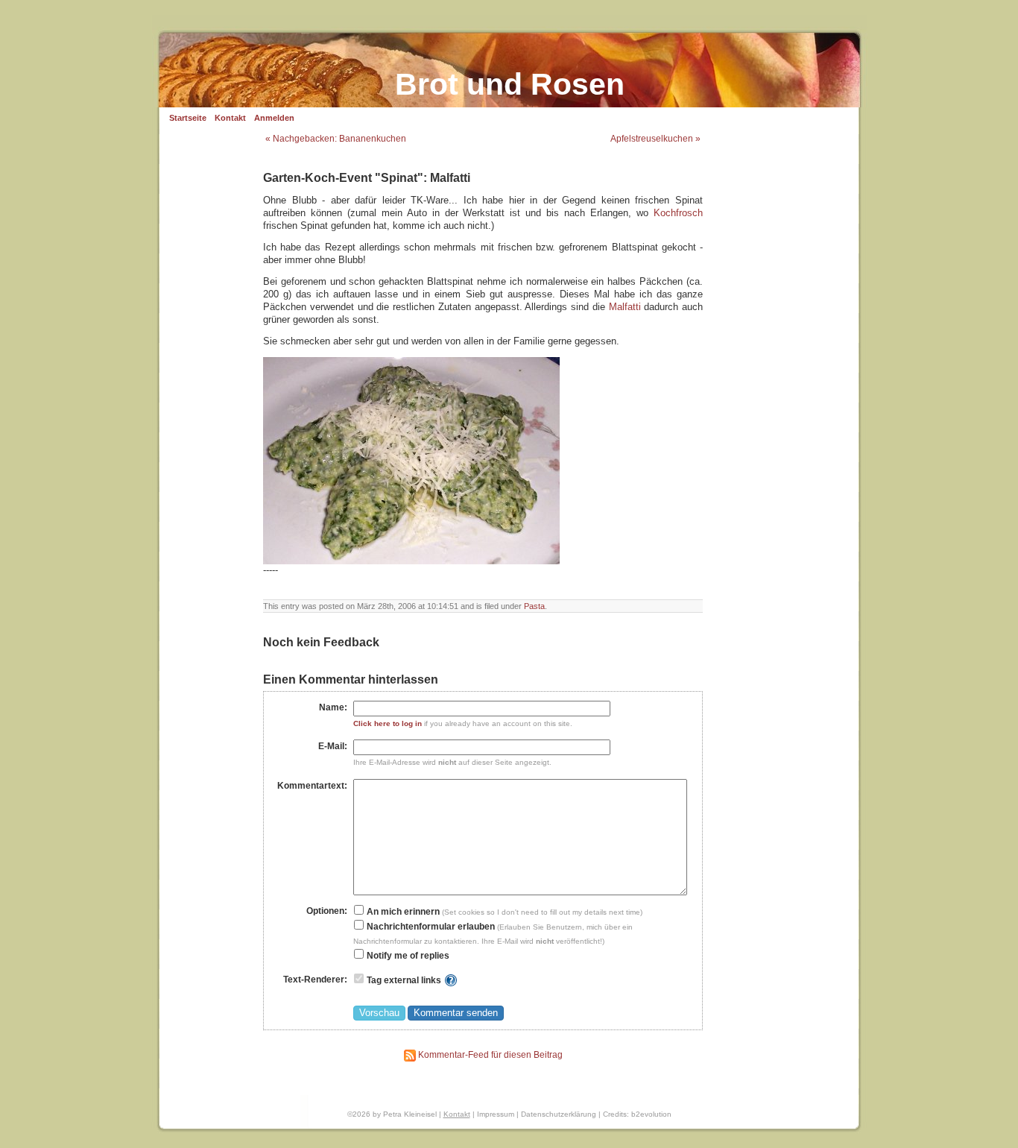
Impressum (495, 1114)
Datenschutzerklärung (558, 1114)
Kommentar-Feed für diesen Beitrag (489, 1055)
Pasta (534, 606)
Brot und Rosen (510, 84)
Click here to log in (387, 723)
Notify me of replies (406, 955)
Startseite (187, 117)
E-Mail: (332, 746)
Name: (333, 707)
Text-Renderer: (315, 979)
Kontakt (230, 117)
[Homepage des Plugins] (451, 980)
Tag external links (404, 980)
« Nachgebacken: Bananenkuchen (335, 138)
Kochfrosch (678, 213)
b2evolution (651, 1114)
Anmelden (274, 117)
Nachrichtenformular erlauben (429, 926)
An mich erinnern (402, 911)
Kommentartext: (312, 785)
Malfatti (625, 307)
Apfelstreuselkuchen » (655, 138)
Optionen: (326, 911)
